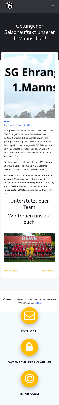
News (7, 121)
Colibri (38, 303)
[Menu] (53, 6)
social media (9, 125)
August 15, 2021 (24, 125)
